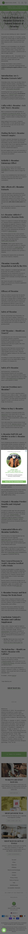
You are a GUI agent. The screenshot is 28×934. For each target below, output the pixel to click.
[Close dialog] (26, 451)
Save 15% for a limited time (14, 481)
